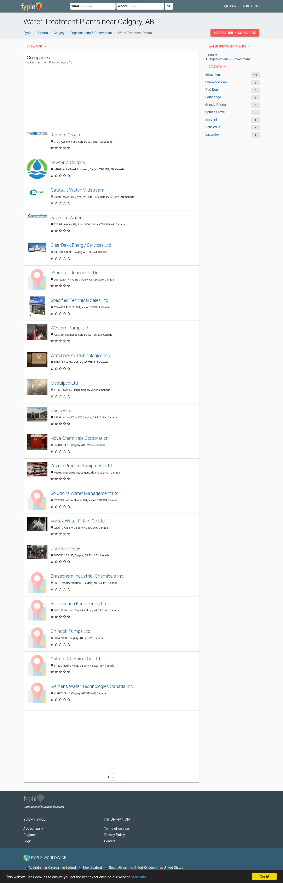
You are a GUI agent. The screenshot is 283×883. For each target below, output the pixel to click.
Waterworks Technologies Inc (80, 355)
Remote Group (65, 134)
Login (27, 841)
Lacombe (212, 134)
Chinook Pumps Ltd (70, 631)
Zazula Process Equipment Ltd (81, 465)
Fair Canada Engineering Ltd (79, 603)
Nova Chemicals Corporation (80, 438)
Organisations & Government (229, 59)
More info (138, 876)
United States (173, 868)
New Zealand (92, 868)
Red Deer (212, 90)
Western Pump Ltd (69, 327)
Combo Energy (65, 548)
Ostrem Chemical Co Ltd (75, 658)
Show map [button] (34, 46)
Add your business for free (235, 32)
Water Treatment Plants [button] (227, 46)
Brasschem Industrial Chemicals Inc (87, 576)
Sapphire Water (66, 217)
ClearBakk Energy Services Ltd (81, 245)
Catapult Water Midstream (77, 190)
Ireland (70, 868)
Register (253, 6)
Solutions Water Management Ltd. (85, 493)
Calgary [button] (215, 66)
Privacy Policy (114, 835)
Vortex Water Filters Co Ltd (78, 520)
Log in (231, 6)
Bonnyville (212, 127)
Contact (109, 841)
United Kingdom (145, 868)
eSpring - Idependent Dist (76, 272)
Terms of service (116, 829)
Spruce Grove (215, 112)
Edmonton (212, 75)
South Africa (117, 868)
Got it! (264, 876)
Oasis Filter (62, 410)
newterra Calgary (68, 162)
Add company (33, 829)
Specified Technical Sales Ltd (79, 300)
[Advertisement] (102, 97)
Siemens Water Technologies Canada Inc (92, 686)
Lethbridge (213, 97)
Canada (53, 868)
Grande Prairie (215, 105)
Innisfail (211, 119)
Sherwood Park (216, 82)
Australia (34, 868)
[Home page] (31, 6)
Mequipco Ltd (64, 383)
